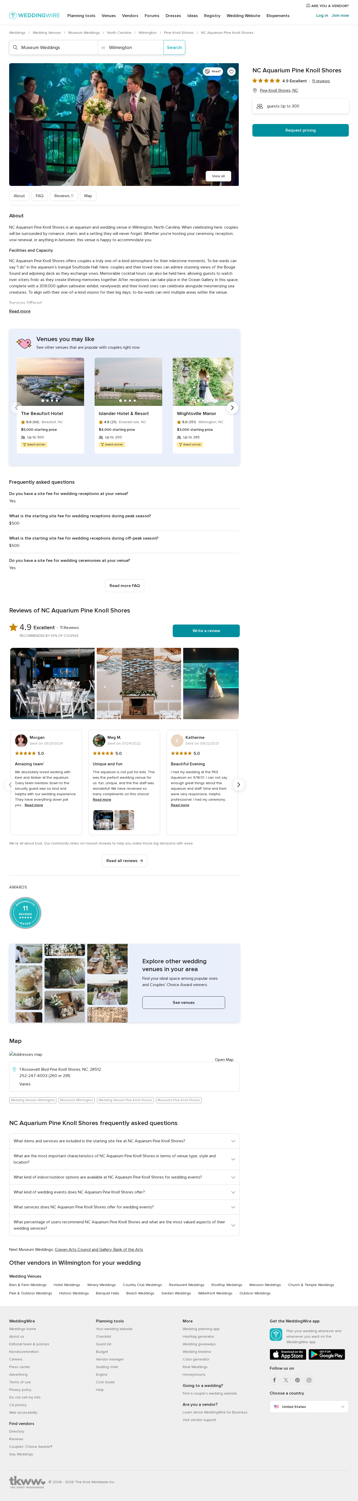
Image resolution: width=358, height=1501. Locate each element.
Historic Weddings (74, 1293)
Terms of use (20, 1382)
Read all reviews (122, 860)
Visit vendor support (199, 1420)
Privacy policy (20, 1389)
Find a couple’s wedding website (210, 1393)
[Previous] (16, 407)
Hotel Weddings (67, 1285)
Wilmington (148, 32)
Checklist (103, 1336)
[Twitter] (286, 1380)
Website (243, 15)
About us (16, 1336)
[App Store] (288, 1359)
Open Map (224, 1059)
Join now (340, 15)
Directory (16, 1431)
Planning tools (81, 15)
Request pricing (300, 130)
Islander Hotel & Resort (124, 413)
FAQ (40, 195)
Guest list (103, 1344)
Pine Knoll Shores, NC (279, 90)
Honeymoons (194, 1374)
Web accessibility (23, 1412)
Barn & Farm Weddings (28, 1285)
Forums (152, 15)
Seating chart (107, 1367)
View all (218, 176)
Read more (19, 311)
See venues (184, 1002)
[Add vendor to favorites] (231, 71)
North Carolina (119, 32)
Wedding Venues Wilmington (33, 1100)
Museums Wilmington (76, 1100)
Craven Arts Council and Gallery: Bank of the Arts (99, 1249)
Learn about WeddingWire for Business (215, 1412)
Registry (212, 15)
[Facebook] (274, 1380)
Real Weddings (195, 1367)
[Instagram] (309, 1380)
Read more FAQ (125, 585)
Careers (16, 1359)
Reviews (64, 195)
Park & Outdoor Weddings (30, 1293)
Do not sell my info (25, 1397)
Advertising (18, 1374)
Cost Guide (105, 1382)
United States (294, 1407)
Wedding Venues (47, 32)
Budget (102, 1351)
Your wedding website (114, 1329)
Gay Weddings (21, 1454)
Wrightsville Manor (196, 413)
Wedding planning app (201, 1329)
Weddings (17, 32)
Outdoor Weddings (255, 1293)
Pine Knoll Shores (179, 32)
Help (100, 1389)
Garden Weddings (176, 1293)
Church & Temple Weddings (311, 1285)
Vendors (130, 15)
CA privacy (18, 1405)
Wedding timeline (197, 1351)
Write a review (206, 630)
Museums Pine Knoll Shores (179, 1100)
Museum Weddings (84, 32)
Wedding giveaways (199, 1344)
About (19, 195)
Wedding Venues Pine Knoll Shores (125, 1100)
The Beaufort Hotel (42, 413)
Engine (101, 1374)
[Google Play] (326, 1359)
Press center (19, 1367)
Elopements (278, 15)
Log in (322, 15)
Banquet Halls (107, 1293)
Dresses (173, 15)
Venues (109, 15)
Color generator (196, 1359)
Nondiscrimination (24, 1351)
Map (88, 195)
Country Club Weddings (142, 1285)
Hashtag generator (198, 1336)
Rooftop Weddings (226, 1285)
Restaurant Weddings (186, 1285)
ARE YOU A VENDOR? (329, 6)
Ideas (192, 15)
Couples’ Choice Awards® (30, 1446)
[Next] (232, 407)
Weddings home (22, 1329)
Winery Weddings (101, 1285)
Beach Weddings (140, 1293)
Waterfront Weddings (215, 1293)
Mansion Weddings (265, 1285)
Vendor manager (110, 1359)
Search (174, 47)
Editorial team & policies (29, 1344)
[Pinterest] (297, 1380)
